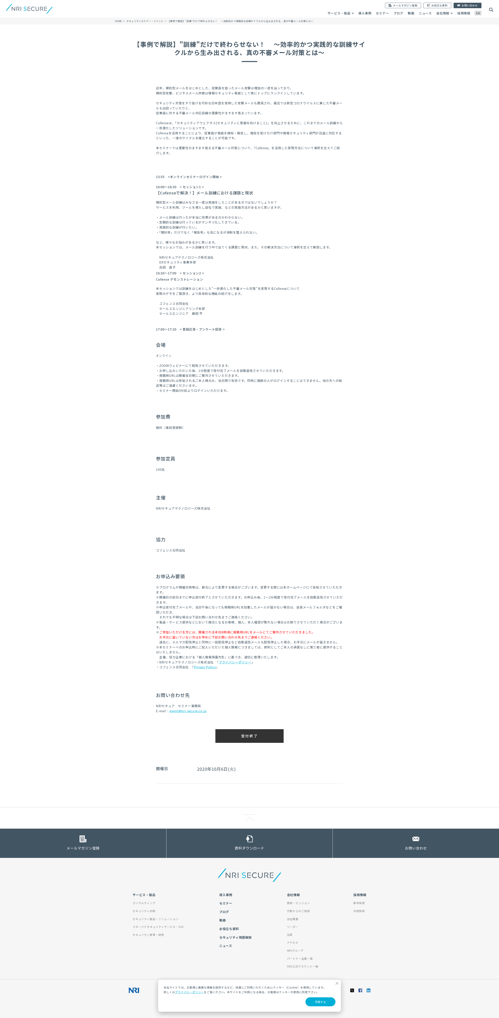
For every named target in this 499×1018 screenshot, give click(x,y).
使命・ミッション (298, 903)
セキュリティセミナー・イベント (145, 21)
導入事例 (364, 13)
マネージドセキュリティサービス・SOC (158, 927)
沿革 (290, 935)
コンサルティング (144, 903)
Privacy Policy (205, 667)
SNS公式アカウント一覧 (303, 966)
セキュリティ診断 (144, 911)
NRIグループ (295, 950)
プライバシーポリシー (189, 992)
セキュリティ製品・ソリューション (156, 919)
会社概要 (292, 919)
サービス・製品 (338, 13)
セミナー (382, 13)
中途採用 (359, 911)
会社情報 (442, 13)
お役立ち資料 (229, 928)
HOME (118, 21)
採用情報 (463, 13)
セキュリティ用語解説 (235, 937)
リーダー (292, 927)
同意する (320, 1002)
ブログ (398, 13)
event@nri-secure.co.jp (188, 711)
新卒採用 (359, 903)
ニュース (425, 13)
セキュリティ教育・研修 (148, 935)
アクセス (292, 942)
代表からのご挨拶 (298, 911)
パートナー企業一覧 (300, 958)
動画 (411, 13)
